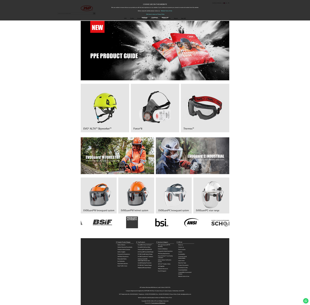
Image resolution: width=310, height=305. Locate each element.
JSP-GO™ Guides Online (164, 264)
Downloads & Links (183, 267)
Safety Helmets (121, 244)
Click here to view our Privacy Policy (155, 14)
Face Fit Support (162, 271)
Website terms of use (183, 276)
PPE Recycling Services (164, 253)
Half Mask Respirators (123, 256)
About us (180, 244)
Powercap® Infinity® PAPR (145, 249)
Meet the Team (182, 263)
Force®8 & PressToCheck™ (145, 244)
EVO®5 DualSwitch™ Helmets (145, 256)
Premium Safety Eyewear (124, 249)
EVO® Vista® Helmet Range (145, 254)
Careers (180, 251)
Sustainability (181, 254)
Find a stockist (182, 249)
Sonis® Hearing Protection (144, 263)
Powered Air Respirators (124, 254)
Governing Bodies (182, 270)
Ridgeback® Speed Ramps (144, 267)
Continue (154, 17)
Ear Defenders (121, 261)
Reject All (165, 17)
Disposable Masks (122, 259)
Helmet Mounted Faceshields (125, 247)
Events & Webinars (163, 248)
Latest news (181, 260)
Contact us (181, 247)
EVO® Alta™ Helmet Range (145, 265)
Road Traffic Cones (122, 266)
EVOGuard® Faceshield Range (145, 251)
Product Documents (183, 265)
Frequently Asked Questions (165, 251)
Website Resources (163, 268)
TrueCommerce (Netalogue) (158, 303)
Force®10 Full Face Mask (144, 247)
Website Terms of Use (166, 10)
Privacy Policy (173, 294)
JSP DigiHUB (161, 266)
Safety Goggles (121, 251)
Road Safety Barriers (123, 263)
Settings (144, 17)
